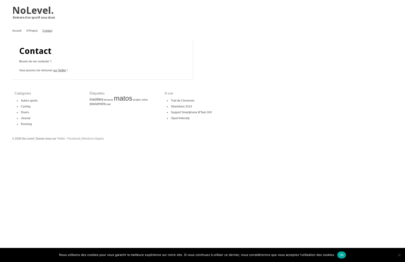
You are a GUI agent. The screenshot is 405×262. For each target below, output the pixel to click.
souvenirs (98, 104)
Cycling (25, 106)
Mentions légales (93, 138)
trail (108, 104)
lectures (108, 99)
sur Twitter (59, 70)
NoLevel (31, 10)
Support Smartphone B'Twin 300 (191, 112)
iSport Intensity (180, 118)
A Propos (32, 30)
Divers (25, 112)
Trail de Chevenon (183, 100)
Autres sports (29, 100)
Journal (25, 118)
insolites (96, 99)
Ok (342, 255)
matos (123, 98)
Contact (47, 30)
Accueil (17, 30)
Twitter (61, 138)
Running (26, 124)
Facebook (74, 138)
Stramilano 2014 (181, 106)
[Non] (399, 255)
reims (145, 99)
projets (137, 99)
